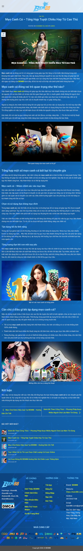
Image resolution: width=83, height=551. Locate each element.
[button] (3, 6)
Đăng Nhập (50, 493)
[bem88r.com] (41, 6)
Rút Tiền (49, 501)
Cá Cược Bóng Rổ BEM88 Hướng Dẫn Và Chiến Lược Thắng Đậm (33, 459)
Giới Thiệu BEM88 (32, 489)
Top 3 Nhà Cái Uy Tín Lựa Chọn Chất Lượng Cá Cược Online (31, 452)
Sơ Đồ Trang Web (32, 514)
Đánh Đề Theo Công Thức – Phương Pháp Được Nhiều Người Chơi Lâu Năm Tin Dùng (41, 431)
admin (52, 26)
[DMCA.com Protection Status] (8, 505)
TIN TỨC (41, 16)
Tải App (48, 485)
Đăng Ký (49, 489)
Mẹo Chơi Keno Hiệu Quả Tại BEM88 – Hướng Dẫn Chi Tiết (31, 445)
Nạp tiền (48, 497)
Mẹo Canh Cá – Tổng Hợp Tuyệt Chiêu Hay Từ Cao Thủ (29, 438)
